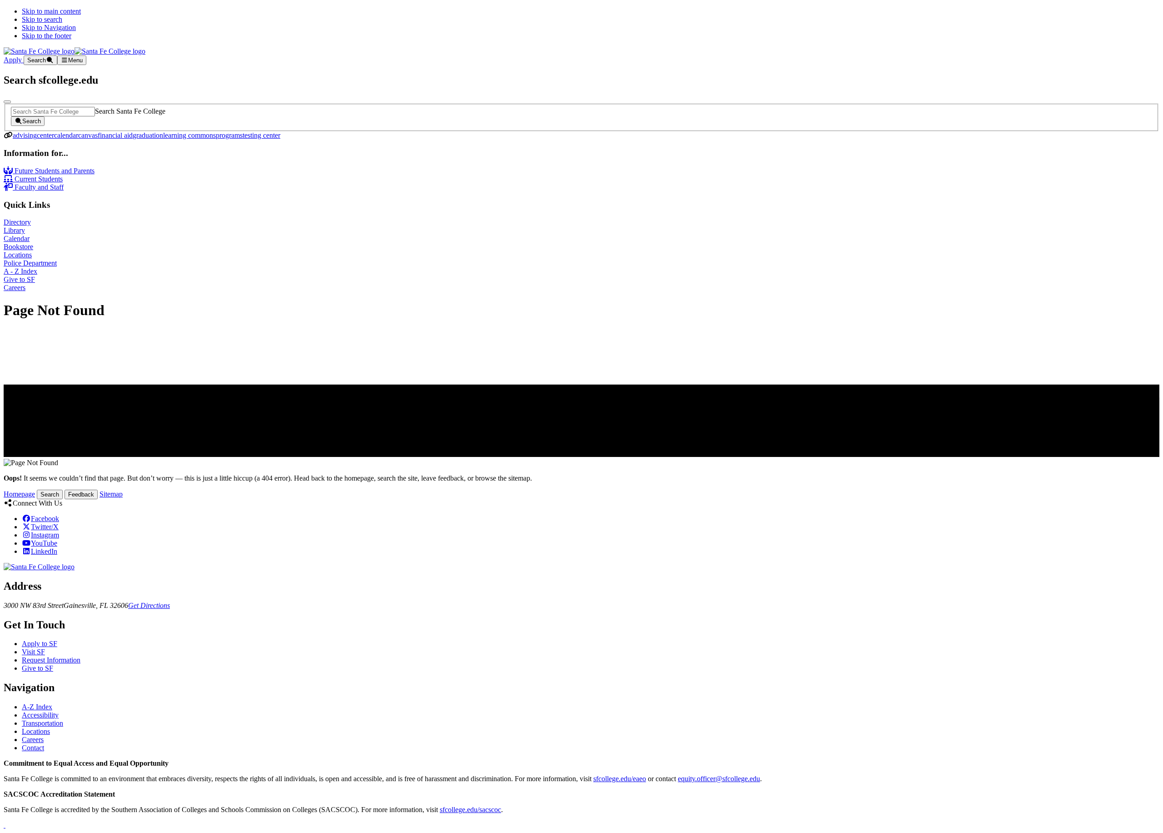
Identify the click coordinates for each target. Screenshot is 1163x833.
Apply (14, 60)
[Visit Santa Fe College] (39, 567)
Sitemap (111, 494)
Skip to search (42, 19)
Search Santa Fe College (130, 111)
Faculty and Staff (38, 187)
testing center (261, 135)
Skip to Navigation (49, 27)
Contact (33, 748)
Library (14, 230)
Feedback (81, 494)
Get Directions (149, 605)
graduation (148, 135)
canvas (88, 135)
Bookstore (18, 247)
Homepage (19, 494)
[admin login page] (4, 825)
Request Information (51, 660)
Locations (18, 255)
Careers (14, 287)
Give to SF (19, 279)
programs (229, 135)
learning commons (189, 135)
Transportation (42, 723)
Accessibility (40, 715)
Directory (17, 222)
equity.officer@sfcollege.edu (719, 779)
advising (25, 135)
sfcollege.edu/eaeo (619, 779)
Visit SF (33, 652)
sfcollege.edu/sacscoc (470, 809)
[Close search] (7, 101)
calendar (66, 135)
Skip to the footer (46, 36)
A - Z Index (20, 271)
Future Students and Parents (53, 171)
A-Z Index (37, 707)
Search (49, 494)
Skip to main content (51, 11)
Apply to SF (39, 643)
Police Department (30, 263)
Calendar (17, 238)
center (45, 135)
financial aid (115, 135)
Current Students (38, 179)
